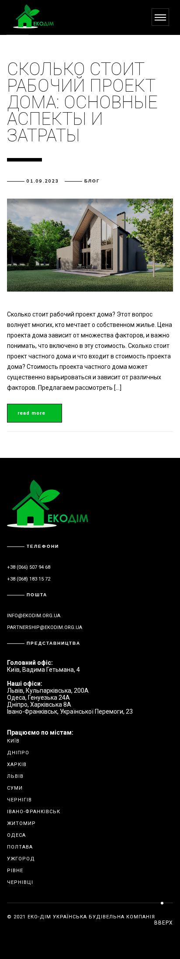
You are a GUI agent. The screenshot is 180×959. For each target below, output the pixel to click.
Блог (92, 181)
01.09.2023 (43, 181)
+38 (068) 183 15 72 (28, 579)
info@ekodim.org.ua (33, 616)
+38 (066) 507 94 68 (28, 567)
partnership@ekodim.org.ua (44, 627)
